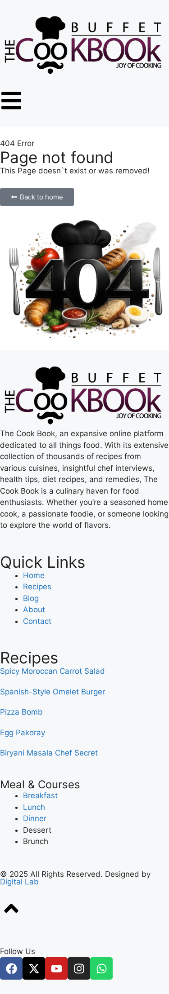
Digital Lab (19, 881)
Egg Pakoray (22, 732)
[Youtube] (56, 968)
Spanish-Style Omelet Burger (52, 691)
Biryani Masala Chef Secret (49, 752)
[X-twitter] (34, 968)
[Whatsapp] (101, 968)
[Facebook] (11, 968)
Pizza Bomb (21, 711)
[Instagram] (79, 968)
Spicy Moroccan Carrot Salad (52, 671)
